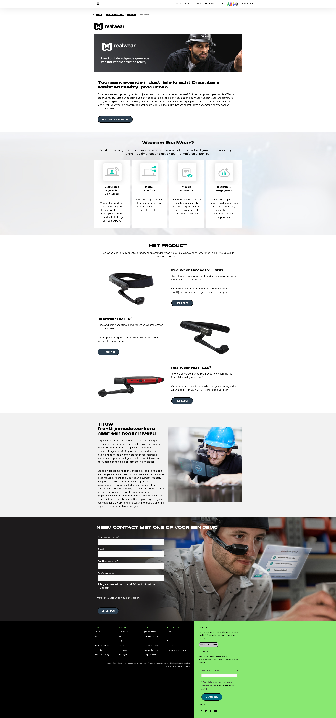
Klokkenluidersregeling (180, 663)
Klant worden (124, 645)
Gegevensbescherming (128, 663)
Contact (178, 4)
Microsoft (170, 641)
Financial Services (150, 636)
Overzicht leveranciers (176, 650)
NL (223, 4)
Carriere (98, 632)
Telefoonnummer (106, 573)
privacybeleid (223, 685)
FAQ (120, 641)
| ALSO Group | (247, 4)
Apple (168, 632)
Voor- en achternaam (108, 537)
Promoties (123, 650)
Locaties (98, 641)
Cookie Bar (111, 663)
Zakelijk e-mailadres (108, 561)
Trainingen (123, 655)
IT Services (147, 641)
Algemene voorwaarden (158, 663)
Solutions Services (150, 650)
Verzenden (212, 697)
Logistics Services (150, 645)
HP (167, 636)
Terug (99, 14)
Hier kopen (182, 303)
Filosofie (98, 650)
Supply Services (149, 655)
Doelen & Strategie (102, 655)
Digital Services (149, 632)
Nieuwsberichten (101, 645)
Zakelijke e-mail (210, 670)
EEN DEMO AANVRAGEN (115, 119)
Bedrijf (101, 549)
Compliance (99, 636)
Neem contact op (208, 645)
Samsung (170, 645)
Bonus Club (123, 632)
